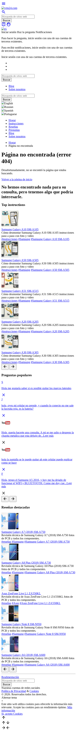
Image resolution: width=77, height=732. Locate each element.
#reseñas (6, 541)
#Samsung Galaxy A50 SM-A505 (50, 269)
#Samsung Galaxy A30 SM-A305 (50, 362)
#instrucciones (9, 239)
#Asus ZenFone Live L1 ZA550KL (40, 603)
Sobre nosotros (17, 89)
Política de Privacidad (13, 691)
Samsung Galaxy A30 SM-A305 (19, 352)
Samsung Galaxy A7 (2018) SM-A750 (23, 531)
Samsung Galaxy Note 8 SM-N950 (21, 624)
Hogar (12, 120)
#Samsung (24, 239)
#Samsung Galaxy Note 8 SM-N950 (45, 633)
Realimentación (10, 677)
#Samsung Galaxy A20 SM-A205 (50, 331)
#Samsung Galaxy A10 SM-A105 (50, 239)
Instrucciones (16, 123)
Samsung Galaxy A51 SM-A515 (19, 290)
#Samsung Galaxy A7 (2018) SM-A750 (47, 541)
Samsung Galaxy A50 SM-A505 (19, 260)
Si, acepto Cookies (12, 713)
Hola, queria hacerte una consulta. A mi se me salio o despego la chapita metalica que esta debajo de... (37, 434)
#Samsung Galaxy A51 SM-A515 (50, 300)
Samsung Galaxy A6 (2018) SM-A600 (23, 654)
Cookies (34, 691)
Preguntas (14, 129)
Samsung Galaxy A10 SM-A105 (19, 229)
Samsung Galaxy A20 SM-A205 (19, 321)
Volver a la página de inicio (16, 179)
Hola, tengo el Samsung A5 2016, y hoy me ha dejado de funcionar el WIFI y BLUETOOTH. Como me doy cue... (34, 481)
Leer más (48, 435)
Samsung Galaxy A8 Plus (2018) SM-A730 (26, 562)
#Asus (15, 603)
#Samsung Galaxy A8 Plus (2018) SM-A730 (49, 572)
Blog (11, 86)
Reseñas (13, 126)
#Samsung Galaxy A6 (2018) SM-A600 (47, 664)
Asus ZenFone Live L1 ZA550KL (21, 593)
